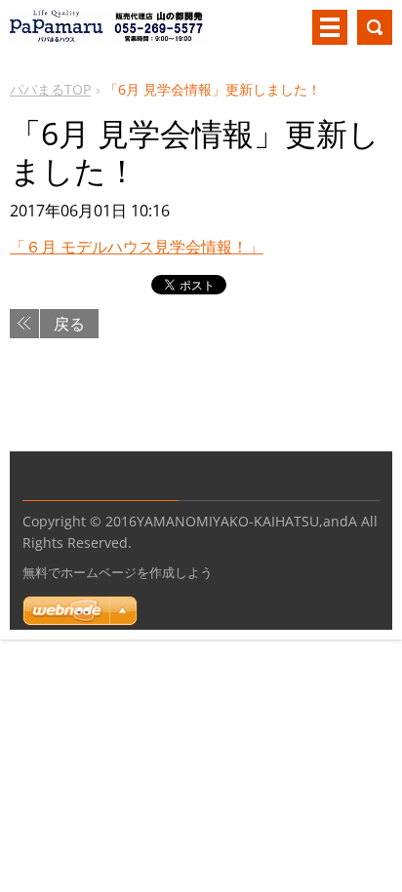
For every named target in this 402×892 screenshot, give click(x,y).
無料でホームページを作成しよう (117, 572)
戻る (69, 323)
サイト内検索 (374, 27)
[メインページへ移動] (109, 35)
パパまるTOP (50, 89)
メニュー (329, 27)
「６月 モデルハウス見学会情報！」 (136, 246)
